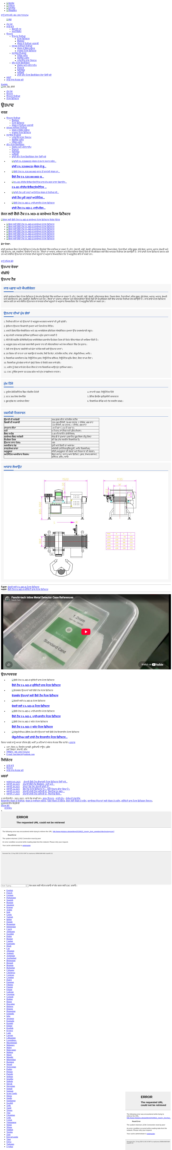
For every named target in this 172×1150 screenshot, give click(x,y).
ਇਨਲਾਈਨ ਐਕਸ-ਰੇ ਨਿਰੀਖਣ (12, 801)
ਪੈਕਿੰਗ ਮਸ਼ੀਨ (22, 56)
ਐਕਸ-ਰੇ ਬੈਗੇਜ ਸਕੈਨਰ (26, 48)
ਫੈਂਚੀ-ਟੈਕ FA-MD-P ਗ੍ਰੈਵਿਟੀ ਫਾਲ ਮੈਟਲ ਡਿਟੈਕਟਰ (28, 589)
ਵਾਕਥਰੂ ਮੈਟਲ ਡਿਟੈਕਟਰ (26, 51)
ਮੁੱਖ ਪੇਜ (9, 24)
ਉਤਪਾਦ (9, 34)
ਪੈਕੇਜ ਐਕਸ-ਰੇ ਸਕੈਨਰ (56, 801)
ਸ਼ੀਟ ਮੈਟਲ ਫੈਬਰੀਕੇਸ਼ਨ (21, 63)
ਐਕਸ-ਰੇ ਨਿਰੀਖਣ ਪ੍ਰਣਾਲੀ (28, 43)
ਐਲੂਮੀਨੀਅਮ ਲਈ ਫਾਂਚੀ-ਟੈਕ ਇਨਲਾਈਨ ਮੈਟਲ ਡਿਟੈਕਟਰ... (40, 737)
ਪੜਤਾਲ (72, 742)
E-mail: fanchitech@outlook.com (20, 754)
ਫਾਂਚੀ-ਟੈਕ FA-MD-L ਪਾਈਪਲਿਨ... (29, 208)
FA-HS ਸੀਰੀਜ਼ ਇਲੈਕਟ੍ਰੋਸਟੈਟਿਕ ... (29, 187)
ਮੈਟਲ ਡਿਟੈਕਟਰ (23, 39)
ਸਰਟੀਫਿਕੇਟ (17, 31)
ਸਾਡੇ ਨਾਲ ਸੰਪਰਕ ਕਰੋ (15, 80)
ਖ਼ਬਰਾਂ (8, 77)
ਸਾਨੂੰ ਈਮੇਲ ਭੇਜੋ (7, 261)
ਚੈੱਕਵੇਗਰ (20, 41)
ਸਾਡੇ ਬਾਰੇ (10, 27)
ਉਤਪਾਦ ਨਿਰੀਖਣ (19, 36)
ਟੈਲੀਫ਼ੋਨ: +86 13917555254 (18, 752)
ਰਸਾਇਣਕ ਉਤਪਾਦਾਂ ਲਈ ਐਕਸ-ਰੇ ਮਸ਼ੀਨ (103, 801)
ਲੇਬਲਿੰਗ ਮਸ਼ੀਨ (23, 58)
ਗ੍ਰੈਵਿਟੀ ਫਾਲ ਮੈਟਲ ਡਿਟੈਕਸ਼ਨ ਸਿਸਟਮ (136, 801)
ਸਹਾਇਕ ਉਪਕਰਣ (19, 53)
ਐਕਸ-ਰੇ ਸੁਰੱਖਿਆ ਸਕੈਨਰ (36, 801)
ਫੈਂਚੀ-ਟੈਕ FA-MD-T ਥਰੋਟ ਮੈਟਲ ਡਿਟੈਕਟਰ (32, 726)
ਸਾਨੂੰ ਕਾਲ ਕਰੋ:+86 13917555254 (14, 15)
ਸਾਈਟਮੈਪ (60, 798)
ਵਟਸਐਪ (8, 808)
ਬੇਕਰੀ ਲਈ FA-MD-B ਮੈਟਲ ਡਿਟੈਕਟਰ (23, 587)
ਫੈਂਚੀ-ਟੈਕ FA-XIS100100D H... (28, 176)
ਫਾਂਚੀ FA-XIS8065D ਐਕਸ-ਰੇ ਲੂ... (29, 166)
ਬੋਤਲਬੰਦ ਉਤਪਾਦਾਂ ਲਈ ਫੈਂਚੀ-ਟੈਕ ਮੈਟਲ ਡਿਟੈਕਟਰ (35, 695)
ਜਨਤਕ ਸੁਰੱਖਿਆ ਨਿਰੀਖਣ (22, 46)
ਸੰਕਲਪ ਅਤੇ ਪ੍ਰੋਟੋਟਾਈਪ (27, 65)
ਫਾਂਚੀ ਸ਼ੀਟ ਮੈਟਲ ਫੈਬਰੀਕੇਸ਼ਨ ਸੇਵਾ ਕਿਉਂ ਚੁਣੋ (34, 75)
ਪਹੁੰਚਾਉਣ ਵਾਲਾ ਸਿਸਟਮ (27, 60)
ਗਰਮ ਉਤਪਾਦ (48, 798)
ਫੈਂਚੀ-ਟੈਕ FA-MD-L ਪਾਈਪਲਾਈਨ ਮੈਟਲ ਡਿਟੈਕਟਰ (36, 716)
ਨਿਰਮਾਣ (20, 68)
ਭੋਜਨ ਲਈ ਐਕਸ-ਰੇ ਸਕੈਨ (76, 801)
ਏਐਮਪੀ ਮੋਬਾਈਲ (73, 798)
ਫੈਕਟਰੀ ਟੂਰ (16, 29)
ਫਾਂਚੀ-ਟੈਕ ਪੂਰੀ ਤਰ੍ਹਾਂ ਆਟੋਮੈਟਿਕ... (28, 197)
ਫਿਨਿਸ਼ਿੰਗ (21, 70)
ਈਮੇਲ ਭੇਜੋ (5, 806)
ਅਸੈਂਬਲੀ (20, 72)
